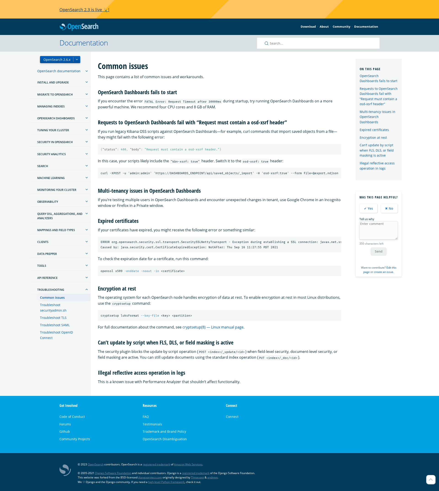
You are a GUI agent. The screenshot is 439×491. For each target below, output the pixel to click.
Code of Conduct (72, 416)
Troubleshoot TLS (53, 317)
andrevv (212, 477)
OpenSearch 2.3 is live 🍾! (84, 9)
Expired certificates (374, 130)
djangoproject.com (150, 477)
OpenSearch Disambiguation (165, 439)
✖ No (389, 208)
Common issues (52, 297)
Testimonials (152, 424)
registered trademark (156, 464)
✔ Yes (368, 208)
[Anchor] (179, 92)
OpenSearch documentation (58, 71)
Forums (65, 424)
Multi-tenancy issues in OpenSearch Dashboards (377, 116)
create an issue (383, 272)
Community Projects (74, 439)
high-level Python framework (166, 482)
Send (379, 251)
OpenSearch (78, 27)
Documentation (366, 26)
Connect (232, 416)
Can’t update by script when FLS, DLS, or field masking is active (377, 150)
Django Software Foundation (113, 473)
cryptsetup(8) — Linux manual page (213, 327)
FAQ (146, 416)
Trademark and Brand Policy (164, 431)
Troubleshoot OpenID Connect (56, 335)
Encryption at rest (373, 137)
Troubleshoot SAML (55, 325)
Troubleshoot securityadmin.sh (53, 307)
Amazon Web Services (188, 464)
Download (308, 26)
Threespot (197, 477)
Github (64, 431)
